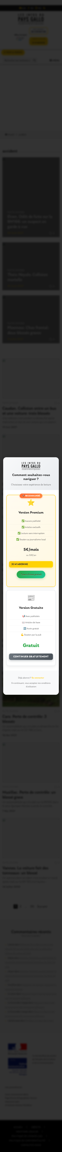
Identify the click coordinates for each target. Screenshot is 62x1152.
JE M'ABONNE (19, 564)
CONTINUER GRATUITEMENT (31, 656)
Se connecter (38, 678)
